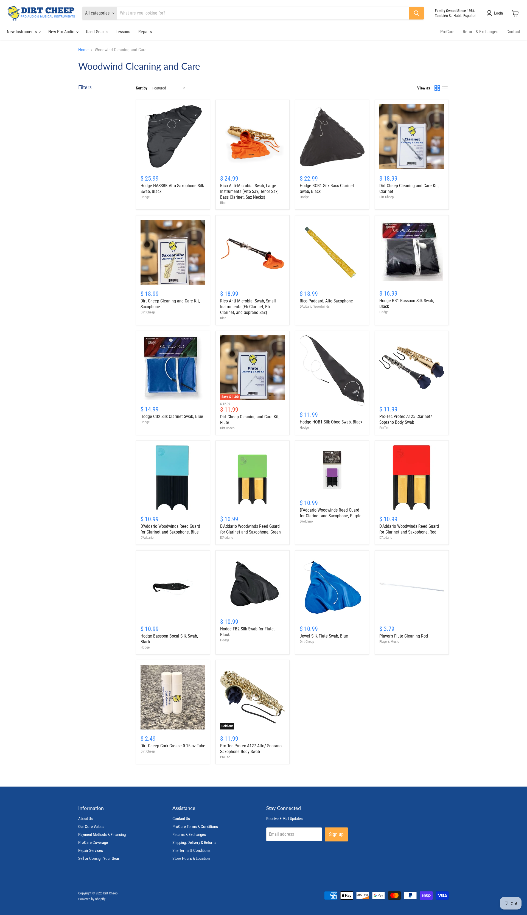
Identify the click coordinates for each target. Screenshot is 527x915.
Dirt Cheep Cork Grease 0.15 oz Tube (173, 745)
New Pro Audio (61, 31)
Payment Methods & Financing (102, 834)
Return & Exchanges (480, 31)
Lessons (123, 31)
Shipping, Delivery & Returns (194, 842)
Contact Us (181, 818)
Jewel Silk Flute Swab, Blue (324, 636)
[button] (495, 13)
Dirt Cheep (386, 197)
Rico (223, 203)
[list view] (445, 88)
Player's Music (389, 641)
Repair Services (90, 850)
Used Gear (95, 31)
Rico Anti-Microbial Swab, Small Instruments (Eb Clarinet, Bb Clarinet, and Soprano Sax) (248, 306)
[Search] (416, 13)
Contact (513, 31)
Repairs (145, 31)
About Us (85, 818)
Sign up (336, 834)
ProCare (447, 31)
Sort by (141, 88)
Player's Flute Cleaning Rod (403, 636)
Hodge (145, 197)
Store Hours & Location (191, 858)
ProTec (384, 428)
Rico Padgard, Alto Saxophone (326, 301)
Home (83, 49)
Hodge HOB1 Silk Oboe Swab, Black (331, 422)
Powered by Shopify (91, 899)
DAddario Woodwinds (315, 306)
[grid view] (437, 88)
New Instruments (22, 31)
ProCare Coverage (93, 842)
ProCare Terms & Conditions (195, 826)
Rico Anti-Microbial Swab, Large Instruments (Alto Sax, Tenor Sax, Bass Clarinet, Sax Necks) (249, 191)
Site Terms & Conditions (191, 850)
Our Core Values (91, 826)
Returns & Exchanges (189, 834)
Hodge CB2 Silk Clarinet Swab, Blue (172, 416)
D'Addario (147, 537)
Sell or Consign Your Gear (98, 858)
